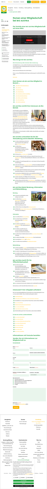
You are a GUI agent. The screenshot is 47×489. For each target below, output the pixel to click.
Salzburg (19, 325)
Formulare (23, 450)
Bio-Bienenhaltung (19, 89)
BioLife (22, 174)
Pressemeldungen (7, 427)
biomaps (42, 173)
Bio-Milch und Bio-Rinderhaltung (22, 85)
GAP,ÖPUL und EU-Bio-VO (7, 425)
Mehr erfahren (29, 37)
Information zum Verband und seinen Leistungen (27, 298)
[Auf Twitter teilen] (4, 21)
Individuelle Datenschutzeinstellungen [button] (23, 486)
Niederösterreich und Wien (22, 321)
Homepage (36, 233)
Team (39, 442)
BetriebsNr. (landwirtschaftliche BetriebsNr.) (37, 352)
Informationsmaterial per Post (19, 379)
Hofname (14, 353)
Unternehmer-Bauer (7, 429)
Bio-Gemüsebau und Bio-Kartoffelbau (23, 93)
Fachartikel (7, 423)
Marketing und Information (38, 457)
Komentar (14, 386)
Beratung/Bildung (28, 7)
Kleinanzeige (17, 167)
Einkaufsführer (18, 174)
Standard (21, 144)
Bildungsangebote (32, 253)
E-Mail (16, 367)
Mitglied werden (35, 1)
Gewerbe (22, 1)
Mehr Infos (15, 77)
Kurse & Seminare (23, 421)
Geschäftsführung (39, 444)
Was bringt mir (5, 33)
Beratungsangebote (8, 460)
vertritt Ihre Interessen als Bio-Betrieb (6, 38)
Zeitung (28, 164)
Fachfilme (28, 239)
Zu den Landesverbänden (5, 58)
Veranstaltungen (23, 423)
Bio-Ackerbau (18, 87)
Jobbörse (8, 433)
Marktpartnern (18, 157)
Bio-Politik (23, 446)
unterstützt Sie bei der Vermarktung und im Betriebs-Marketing (6, 41)
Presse (38, 460)
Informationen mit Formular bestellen (5, 61)
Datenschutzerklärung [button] (22, 487)
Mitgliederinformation (29, 237)
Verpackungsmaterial (35, 174)
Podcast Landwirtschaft (23, 454)
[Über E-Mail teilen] (6, 21)
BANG (39, 450)
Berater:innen (7, 465)
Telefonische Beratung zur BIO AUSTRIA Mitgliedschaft (23, 380)
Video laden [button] (30, 40)
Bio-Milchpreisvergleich (31, 241)
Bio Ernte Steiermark (19, 327)
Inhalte (3, 27)
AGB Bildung (36, 473)
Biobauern (10, 1)
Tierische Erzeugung (7, 445)
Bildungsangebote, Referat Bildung (7, 462)
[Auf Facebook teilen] (2, 21)
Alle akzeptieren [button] (23, 480)
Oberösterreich (20, 323)
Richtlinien (19, 306)
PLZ (30, 362)
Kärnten (19, 319)
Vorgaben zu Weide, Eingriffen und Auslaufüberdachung (7, 443)
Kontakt (38, 462)
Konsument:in (16, 1)
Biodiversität (7, 451)
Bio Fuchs (8, 431)
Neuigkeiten (10, 7)
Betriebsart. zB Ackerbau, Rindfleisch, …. (20, 373)
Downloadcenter (36, 7)
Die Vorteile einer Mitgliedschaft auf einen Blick (6, 30)
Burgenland (19, 317)
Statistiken (23, 477)
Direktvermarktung (19, 152)
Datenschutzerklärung (22, 404)
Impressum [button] (26, 487)
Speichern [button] (23, 483)
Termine (16, 7)
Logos (23, 458)
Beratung (4, 47)
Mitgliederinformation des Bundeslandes (23, 304)
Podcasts (23, 239)
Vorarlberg (19, 331)
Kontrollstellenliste (18, 296)
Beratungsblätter (26, 216)
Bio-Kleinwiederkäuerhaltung (21, 95)
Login (29, 1)
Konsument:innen (38, 176)
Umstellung (21, 7)
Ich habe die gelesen (21, 404)
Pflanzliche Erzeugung (7, 449)
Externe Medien (30, 477)
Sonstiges (16, 384)
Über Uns (38, 440)
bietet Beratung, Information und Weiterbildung (6, 45)
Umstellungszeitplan (38, 425)
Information (4, 49)
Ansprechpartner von (21, 308)
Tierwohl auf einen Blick (7, 447)
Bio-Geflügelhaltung (20, 91)
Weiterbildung (4, 50)
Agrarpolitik (38, 448)
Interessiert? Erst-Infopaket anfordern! (5, 56)
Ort (13, 362)
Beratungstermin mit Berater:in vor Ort (21, 383)
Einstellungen (27, 474)
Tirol (18, 329)
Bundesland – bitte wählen (34, 372)
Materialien (7, 455)
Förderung (38, 427)
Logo (24, 154)
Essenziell (16, 477)
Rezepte (7, 435)
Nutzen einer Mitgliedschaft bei (38, 422)
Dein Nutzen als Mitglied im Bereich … (5, 35)
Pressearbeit (21, 276)
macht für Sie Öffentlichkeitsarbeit (5, 53)
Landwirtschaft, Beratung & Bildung (38, 455)
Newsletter (41, 473)
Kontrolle (35, 285)
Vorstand (39, 446)
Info (23, 444)
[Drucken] (7, 21)
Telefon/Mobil (34, 367)
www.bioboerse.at (31, 180)
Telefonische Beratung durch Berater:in (21, 381)
